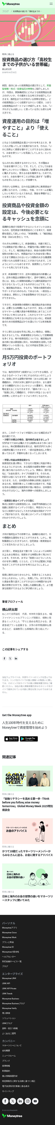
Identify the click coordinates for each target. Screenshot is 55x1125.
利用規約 (6, 1071)
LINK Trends (7, 993)
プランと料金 (8, 942)
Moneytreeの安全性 (10, 951)
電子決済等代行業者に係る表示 (15, 1086)
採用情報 (6, 1066)
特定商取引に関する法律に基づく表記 (18, 1081)
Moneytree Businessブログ (13, 1003)
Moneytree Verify (9, 1008)
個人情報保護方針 (10, 1076)
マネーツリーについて (11, 1045)
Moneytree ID (8, 947)
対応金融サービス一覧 (11, 961)
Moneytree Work (9, 937)
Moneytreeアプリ (9, 927)
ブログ (5, 11)
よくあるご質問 (9, 1033)
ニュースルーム (9, 1055)
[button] (51, 3)
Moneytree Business (10, 998)
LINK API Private (9, 988)
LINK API (6, 983)
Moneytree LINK (9, 978)
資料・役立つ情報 (10, 1028)
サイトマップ (8, 1091)
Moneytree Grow (9, 932)
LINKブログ (7, 1023)
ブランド (6, 1060)
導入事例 (6, 1013)
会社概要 (6, 1050)
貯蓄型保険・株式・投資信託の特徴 (26, 87)
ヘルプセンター (9, 956)
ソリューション (9, 1018)
